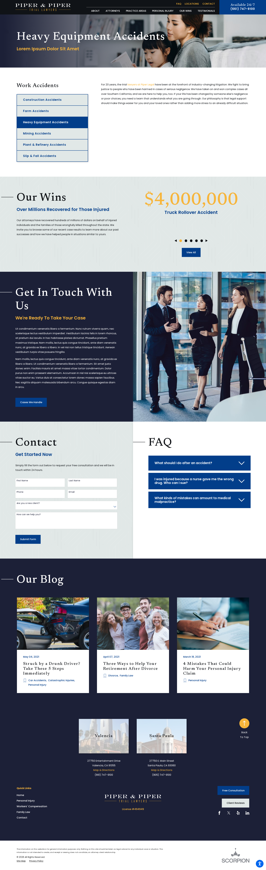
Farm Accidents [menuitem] (36, 111)
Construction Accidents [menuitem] (42, 100)
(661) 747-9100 (242, 9)
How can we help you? (29, 514)
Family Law (23, 812)
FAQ (178, 4)
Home (20, 795)
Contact (208, 4)
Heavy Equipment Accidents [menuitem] (46, 122)
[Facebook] (219, 813)
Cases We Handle (31, 402)
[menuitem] (95, 10)
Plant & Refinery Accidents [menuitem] (44, 145)
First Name (22, 480)
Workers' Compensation (32, 806)
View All (191, 252)
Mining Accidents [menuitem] (37, 133)
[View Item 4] (196, 240)
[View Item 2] (186, 240)
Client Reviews (236, 803)
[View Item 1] (180, 240)
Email (72, 492)
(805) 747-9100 (161, 775)
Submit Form (28, 539)
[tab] (199, 463)
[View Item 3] (191, 240)
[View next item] (206, 240)
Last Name (74, 480)
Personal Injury (26, 800)
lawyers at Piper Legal (140, 84)
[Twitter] (229, 813)
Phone (20, 492)
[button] (260, 864)
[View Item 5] (201, 240)
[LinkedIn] (247, 813)
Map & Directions (103, 770)
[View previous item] (175, 240)
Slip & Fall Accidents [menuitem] (39, 156)
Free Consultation (233, 790)
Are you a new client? (28, 503)
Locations (192, 4)
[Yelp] (238, 813)
